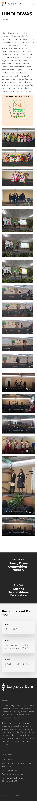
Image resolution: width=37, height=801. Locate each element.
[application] (18, 382)
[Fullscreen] (30, 389)
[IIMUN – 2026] (18, 627)
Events (5, 19)
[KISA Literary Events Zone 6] (18, 664)
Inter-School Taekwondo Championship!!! (12, 779)
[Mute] (27, 389)
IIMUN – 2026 (7, 759)
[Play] (7, 389)
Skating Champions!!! (11, 770)
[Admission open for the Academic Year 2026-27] (18, 645)
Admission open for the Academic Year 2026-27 (16, 764)
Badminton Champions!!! (13, 774)
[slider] (16, 409)
